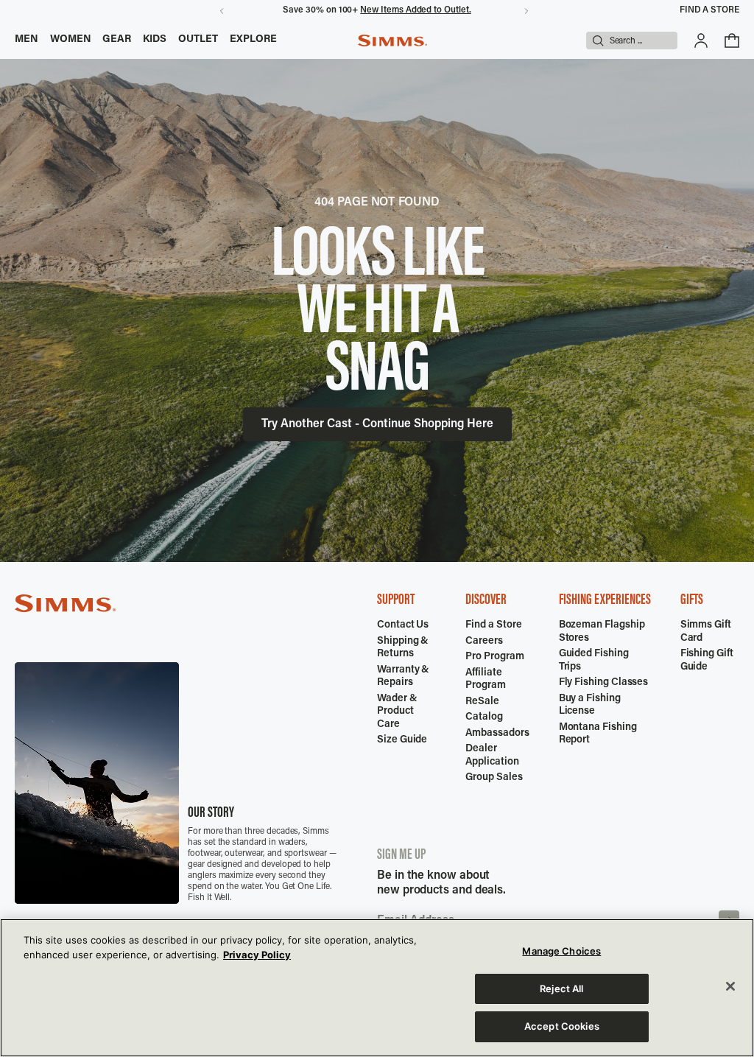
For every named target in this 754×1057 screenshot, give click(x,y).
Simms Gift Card (705, 632)
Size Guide (402, 740)
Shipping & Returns (403, 648)
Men (26, 40)
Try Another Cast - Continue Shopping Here (377, 424)
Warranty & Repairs (403, 677)
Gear (116, 40)
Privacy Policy (257, 955)
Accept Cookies (561, 1026)
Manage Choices (561, 951)
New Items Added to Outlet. (415, 10)
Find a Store (709, 10)
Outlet (198, 40)
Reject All (561, 988)
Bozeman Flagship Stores (602, 632)
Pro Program (494, 657)
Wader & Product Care (397, 712)
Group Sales (493, 778)
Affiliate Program (485, 680)
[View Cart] (732, 40)
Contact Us (403, 625)
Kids (154, 40)
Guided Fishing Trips (594, 661)
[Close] (730, 986)
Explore (254, 40)
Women (70, 40)
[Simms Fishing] (392, 40)
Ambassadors (497, 733)
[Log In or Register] (701, 40)
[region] (377, 988)
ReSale (482, 702)
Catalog (484, 717)
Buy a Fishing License (590, 705)
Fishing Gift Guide (706, 661)
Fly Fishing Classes (604, 683)
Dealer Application (491, 756)
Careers (484, 641)
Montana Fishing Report (598, 734)
